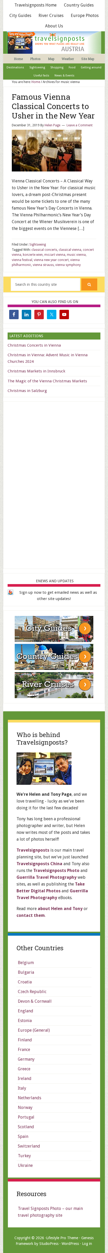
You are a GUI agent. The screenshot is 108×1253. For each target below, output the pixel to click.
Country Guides (79, 5)
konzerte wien (33, 255)
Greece (24, 1068)
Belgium (26, 962)
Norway (25, 1107)
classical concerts (44, 250)
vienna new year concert (51, 260)
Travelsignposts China (39, 863)
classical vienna (70, 250)
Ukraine (25, 1165)
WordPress (70, 1244)
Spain (23, 1136)
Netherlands (29, 1097)
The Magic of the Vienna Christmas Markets (47, 381)
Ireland (24, 1078)
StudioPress (48, 1244)
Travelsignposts (33, 850)
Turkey (24, 1155)
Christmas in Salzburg (27, 390)
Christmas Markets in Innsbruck (36, 371)
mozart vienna (54, 255)
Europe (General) (34, 1030)
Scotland (26, 1126)
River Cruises (51, 15)
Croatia (25, 981)
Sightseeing (37, 244)
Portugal (26, 1117)
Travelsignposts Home (35, 5)
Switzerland (29, 1146)
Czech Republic (32, 991)
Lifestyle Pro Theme (62, 1238)
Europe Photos (85, 15)
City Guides (20, 15)
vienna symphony (68, 265)
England (25, 1010)
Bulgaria (26, 972)
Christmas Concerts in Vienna (34, 345)
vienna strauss (43, 265)
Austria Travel (54, 42)
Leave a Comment (80, 125)
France (24, 1049)
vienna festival (22, 260)
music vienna (76, 255)
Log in (87, 1244)
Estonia (25, 1020)
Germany (26, 1059)
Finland (25, 1039)
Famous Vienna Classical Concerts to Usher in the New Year (53, 106)
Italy (22, 1088)
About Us (54, 25)
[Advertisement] (54, 484)
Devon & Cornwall (35, 1001)
